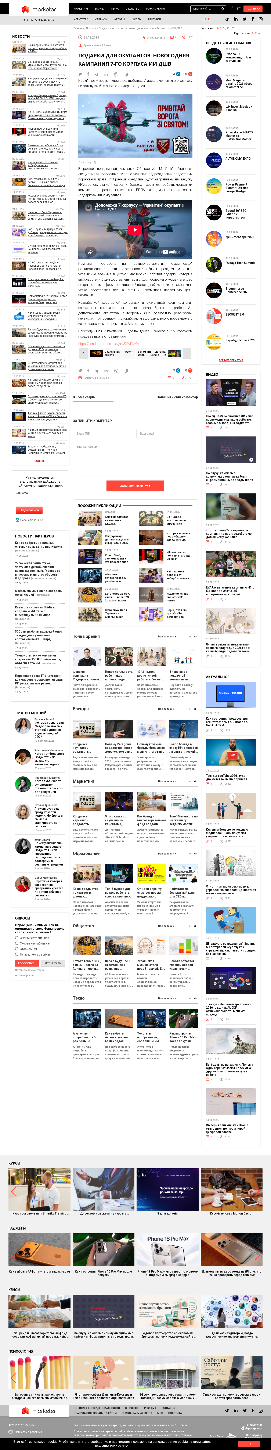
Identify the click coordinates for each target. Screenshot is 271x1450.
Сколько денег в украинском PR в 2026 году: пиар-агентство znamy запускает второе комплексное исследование (47, 399)
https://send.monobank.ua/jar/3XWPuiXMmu (111, 344)
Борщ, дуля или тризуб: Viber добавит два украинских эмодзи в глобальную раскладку (48, 232)
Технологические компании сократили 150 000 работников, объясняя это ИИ (38, 659)
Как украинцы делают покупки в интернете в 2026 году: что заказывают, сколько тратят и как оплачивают (47, 82)
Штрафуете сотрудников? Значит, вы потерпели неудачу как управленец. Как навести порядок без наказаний (231, 949)
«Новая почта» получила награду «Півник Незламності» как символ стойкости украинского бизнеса (46, 132)
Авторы (119, 19)
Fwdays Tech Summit (240, 263)
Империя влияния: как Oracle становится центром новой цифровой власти (227, 1128)
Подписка (253, 8)
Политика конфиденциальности (97, 1408)
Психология (20, 1351)
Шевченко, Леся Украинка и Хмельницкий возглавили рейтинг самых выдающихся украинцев (45, 215)
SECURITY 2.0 (234, 314)
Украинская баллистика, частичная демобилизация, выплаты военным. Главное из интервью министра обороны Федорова (37, 570)
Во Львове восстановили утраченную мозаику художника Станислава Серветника (47, 65)
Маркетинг (81, 8)
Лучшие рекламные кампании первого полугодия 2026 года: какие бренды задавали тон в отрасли (228, 649)
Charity (150, 37)
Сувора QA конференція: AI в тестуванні (238, 57)
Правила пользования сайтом (95, 1413)
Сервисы (101, 19)
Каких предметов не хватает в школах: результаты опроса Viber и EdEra (117, 525)
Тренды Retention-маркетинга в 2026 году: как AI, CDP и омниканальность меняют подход (228, 1009)
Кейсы (14, 1289)
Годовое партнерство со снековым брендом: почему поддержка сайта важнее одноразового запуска (167, 1334)
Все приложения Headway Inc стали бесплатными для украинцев (46, 282)
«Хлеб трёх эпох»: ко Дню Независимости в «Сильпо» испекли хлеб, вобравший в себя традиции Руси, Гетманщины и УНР (44, 266)
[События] (239, 9)
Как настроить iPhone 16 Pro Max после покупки (103, 1273)
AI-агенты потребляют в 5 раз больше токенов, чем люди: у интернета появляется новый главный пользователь (46, 149)
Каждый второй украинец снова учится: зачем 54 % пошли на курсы (47, 433)
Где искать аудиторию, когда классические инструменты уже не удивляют (231, 1334)
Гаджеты (17, 1228)
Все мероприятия (231, 360)
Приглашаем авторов (137, 1413)
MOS (160, 1413)
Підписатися (29, 510)
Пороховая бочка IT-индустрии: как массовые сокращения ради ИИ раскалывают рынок (39, 679)
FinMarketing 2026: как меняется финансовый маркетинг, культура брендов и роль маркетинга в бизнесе (47, 299)
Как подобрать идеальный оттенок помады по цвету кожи (38, 544)
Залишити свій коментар (177, 397)
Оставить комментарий (29, 970)
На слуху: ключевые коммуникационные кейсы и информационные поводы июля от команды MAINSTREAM (229, 478)
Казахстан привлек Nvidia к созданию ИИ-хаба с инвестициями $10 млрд (35, 611)
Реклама (150, 1408)
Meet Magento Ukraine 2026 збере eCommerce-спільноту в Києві (238, 85)
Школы (136, 19)
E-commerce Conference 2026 (237, 290)
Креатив (160, 37)
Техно (115, 8)
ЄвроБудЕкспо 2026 (239, 340)
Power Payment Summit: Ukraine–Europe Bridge (237, 188)
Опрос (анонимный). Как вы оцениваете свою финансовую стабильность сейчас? (39, 928)
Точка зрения (155, 8)
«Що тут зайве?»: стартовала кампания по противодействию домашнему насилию (47, 366)
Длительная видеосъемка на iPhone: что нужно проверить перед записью (231, 1273)
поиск (223, 9)
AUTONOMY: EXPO (238, 158)
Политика (175, 1413)
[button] (195, 636)
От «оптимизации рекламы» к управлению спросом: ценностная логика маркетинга (231, 890)
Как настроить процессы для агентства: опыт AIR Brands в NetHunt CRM (227, 722)
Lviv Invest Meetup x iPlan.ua (238, 108)
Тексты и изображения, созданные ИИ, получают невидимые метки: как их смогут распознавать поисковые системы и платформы (48, 450)
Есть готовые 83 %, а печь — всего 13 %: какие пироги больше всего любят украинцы (117, 600)
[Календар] (233, 8)
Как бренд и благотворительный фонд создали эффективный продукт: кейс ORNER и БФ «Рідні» (39, 1334)
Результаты (52, 963)
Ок (249, 1444)
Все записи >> (167, 636)
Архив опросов (24, 975)
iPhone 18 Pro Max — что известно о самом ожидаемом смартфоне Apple (167, 1273)
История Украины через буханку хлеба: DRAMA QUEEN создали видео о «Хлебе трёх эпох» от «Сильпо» (47, 98)
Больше (40, 461)
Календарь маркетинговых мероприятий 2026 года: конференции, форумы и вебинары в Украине (44, 316)
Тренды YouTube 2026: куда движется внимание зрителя (226, 777)
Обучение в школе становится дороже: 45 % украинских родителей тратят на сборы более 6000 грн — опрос (46, 349)
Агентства (81, 19)
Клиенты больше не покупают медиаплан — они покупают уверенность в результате (228, 833)
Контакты (168, 1408)
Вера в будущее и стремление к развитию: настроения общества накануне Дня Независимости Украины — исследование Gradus (47, 333)
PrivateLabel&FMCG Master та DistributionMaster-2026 (239, 137)
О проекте (132, 1408)
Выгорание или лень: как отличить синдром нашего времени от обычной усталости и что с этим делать (39, 1396)
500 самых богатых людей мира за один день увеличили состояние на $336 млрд (38, 635)
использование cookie (170, 1442)
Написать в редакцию (96, 378)
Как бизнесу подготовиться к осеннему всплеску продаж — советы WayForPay (46, 383)
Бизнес (100, 8)
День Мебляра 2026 (239, 237)
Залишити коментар (135, 485)
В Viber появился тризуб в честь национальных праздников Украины (47, 249)
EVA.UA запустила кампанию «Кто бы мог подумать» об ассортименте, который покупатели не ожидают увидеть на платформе (230, 594)
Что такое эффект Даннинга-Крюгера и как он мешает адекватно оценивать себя (103, 1396)
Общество (133, 8)
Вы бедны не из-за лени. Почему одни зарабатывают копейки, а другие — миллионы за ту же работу (229, 1069)
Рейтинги (154, 19)
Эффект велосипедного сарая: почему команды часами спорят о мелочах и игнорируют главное (167, 1396)
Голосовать (27, 963)
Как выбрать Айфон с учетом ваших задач (39, 1271)
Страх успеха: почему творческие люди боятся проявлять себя (231, 1396)
